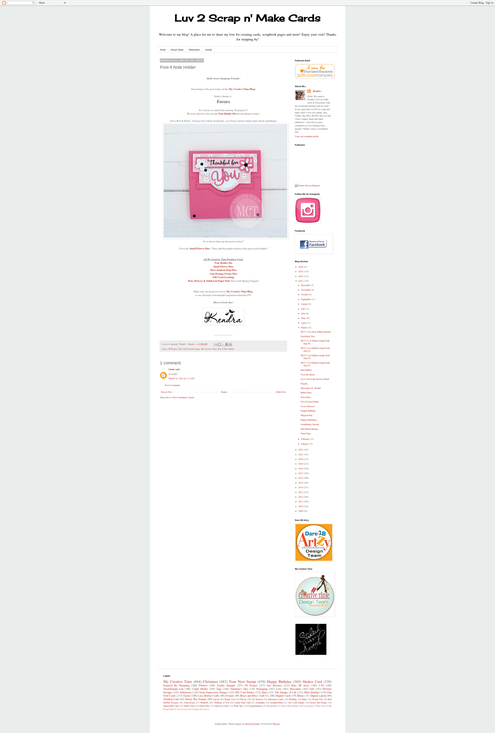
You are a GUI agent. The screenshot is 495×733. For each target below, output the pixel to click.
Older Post (281, 391)
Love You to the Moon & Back (315, 378)
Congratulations (255, 705)
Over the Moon (308, 374)
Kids (264, 692)
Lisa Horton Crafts (208, 695)
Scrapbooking (276, 702)
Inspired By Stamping (176, 685)
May (303, 317)
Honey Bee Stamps (196, 699)
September (306, 299)
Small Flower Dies (200, 248)
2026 (301, 266)
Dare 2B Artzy (300, 685)
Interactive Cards (275, 699)
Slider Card (189, 705)
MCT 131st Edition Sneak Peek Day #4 (315, 342)
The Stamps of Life (285, 692)
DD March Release (309, 428)
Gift (180, 349)
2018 (301, 468)
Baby (304, 699)
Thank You (229, 699)
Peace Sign (306, 433)
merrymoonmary (252, 723)
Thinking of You (221, 702)
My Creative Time (209, 349)
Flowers (203, 685)
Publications (194, 49)
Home (163, 49)
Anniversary (189, 702)
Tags (219, 689)
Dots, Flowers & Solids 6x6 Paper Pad (208, 281)
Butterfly (204, 702)
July (303, 308)
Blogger (276, 723)
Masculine (295, 689)
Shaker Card (312, 681)
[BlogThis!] (219, 344)
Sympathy (260, 702)
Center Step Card (242, 702)
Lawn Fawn (308, 706)
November (306, 289)
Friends (304, 383)
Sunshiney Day (308, 336)
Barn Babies (306, 369)
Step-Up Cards (222, 705)
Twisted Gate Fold (184, 709)
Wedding (293, 699)
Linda (172, 369)
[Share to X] (223, 344)
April (303, 322)
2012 (301, 496)
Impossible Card (170, 705)
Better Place (306, 392)
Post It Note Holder (226, 349)
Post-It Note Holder (310, 401)
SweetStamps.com (173, 689)
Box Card (321, 706)
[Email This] (216, 344)
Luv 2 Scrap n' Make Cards (248, 18)
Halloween (185, 692)
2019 (301, 463)
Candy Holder (200, 689)
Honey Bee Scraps (318, 702)
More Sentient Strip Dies (223, 270)
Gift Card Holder (244, 692)
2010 (301, 506)
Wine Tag (238, 705)
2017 (301, 473)
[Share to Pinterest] (230, 344)
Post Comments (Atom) (183, 397)
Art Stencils (257, 699)
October (305, 294)
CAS (321, 685)
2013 (301, 492)
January (305, 443)
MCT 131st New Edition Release (316, 331)
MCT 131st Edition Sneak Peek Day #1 (315, 364)
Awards (208, 49)
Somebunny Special (310, 424)
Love (278, 689)
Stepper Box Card (200, 709)
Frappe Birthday (308, 410)
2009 (301, 510)
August (304, 303)
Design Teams (177, 49)
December (306, 285)
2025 (301, 271)
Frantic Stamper (226, 685)
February (305, 438)
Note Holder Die (227, 114)
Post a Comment (172, 385)
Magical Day (306, 415)
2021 (301, 454)
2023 (301, 280)
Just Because (274, 685)
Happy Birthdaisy (309, 419)
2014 (301, 487)
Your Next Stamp (242, 681)
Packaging (262, 689)
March (304, 327)
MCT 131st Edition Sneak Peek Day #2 (315, 357)
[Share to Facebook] (227, 344)
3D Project (172, 349)
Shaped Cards (283, 695)
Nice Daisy (306, 397)
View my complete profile (307, 136)
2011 (301, 501)
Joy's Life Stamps (296, 702)
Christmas (210, 681)
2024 (301, 276)
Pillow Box (204, 705)
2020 (301, 459)
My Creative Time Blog (242, 89)
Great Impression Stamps (213, 692)
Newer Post (166, 391)
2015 (301, 482)
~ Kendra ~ (316, 91)
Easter (186, 695)
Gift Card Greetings (223, 277)
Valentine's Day (239, 689)
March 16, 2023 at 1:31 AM (181, 378)
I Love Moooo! (308, 406)
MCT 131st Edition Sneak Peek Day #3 (315, 349)
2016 (301, 477)
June (303, 313)
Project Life (317, 699)
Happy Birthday (279, 681)
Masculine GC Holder (311, 388)
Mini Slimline (312, 692)
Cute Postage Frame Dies (223, 274)
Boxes (300, 695)
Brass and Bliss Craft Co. (254, 695)
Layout (216, 699)
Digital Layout (318, 695)
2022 (301, 449)
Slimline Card (171, 699)
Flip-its (243, 699)
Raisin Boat (272, 706)
